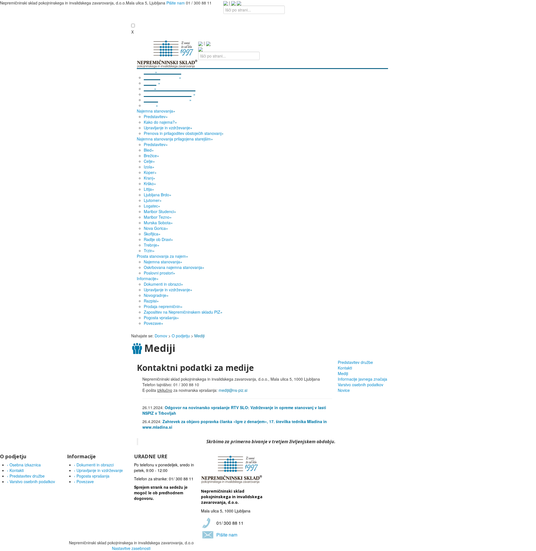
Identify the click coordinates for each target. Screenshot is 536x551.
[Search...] (200, 49)
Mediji (343, 373)
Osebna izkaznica (24, 464)
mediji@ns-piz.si (233, 390)
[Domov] (167, 53)
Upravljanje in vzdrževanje (98, 470)
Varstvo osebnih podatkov (360, 384)
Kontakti (345, 368)
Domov (161, 335)
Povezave (84, 481)
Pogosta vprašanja (91, 476)
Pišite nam (175, 3)
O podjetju (181, 335)
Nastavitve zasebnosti (131, 548)
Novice (344, 390)
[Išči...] (239, 3)
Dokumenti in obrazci (94, 464)
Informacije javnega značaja (362, 379)
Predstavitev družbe (355, 362)
